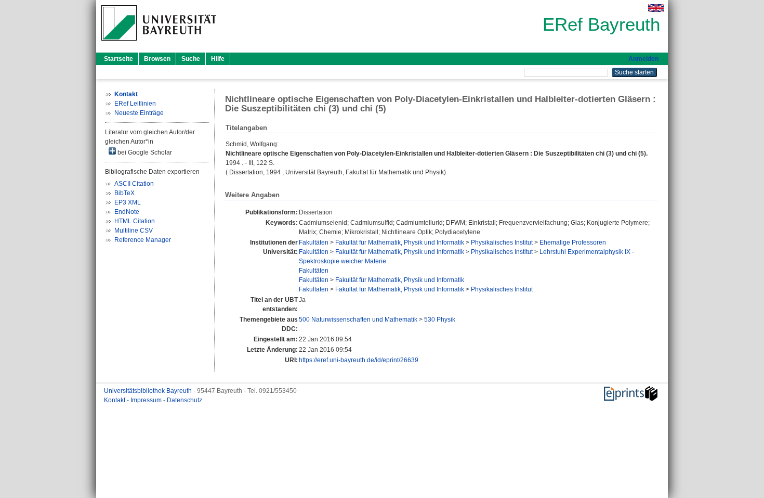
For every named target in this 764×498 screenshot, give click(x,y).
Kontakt (115, 400)
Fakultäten (313, 242)
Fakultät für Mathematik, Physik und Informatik (399, 242)
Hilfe (218, 58)
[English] (656, 8)
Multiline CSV (133, 230)
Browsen (157, 58)
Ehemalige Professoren (572, 242)
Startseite (118, 58)
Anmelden (643, 58)
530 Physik (439, 319)
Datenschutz (184, 400)
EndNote (126, 211)
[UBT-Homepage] (158, 43)
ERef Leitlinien (135, 103)
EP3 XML (127, 202)
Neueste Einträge (139, 113)
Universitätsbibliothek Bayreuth (148, 390)
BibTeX (124, 193)
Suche (190, 58)
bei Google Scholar (144, 152)
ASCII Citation (134, 183)
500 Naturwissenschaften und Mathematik (358, 319)
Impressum (146, 400)
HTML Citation (134, 221)
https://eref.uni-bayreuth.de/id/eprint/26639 (358, 360)
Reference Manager (142, 240)
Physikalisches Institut (502, 242)
